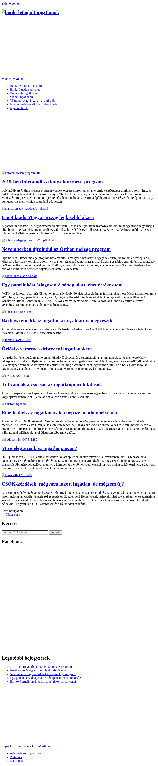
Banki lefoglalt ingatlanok (26, 85)
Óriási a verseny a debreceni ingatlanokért (47, 348)
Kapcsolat (16, 760)
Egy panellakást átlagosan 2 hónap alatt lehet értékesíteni (62, 284)
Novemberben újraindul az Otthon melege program (56, 249)
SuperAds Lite (11, 746)
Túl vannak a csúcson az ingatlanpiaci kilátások (52, 384)
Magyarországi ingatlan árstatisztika (33, 100)
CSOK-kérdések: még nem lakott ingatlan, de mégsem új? (63, 484)
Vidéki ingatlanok (21, 97)
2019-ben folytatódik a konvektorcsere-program (52, 181)
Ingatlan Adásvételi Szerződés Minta (33, 104)
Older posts (11, 514)
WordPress (45, 746)
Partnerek (16, 757)
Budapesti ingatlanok (23, 93)
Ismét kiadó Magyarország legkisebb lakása (48, 217)
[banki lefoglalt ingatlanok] (30, 12)
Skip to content (11, 3)
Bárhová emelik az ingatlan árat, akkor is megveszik (57, 320)
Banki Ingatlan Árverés (25, 89)
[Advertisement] (79, 48)
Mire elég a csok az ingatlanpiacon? (39, 448)
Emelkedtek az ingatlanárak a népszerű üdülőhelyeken (59, 412)
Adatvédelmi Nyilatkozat (26, 753)
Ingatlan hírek (19, 108)
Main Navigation (13, 78)
